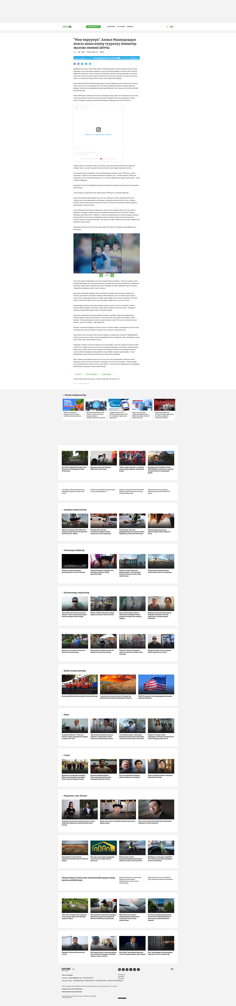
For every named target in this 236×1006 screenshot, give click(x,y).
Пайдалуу (130, 26)
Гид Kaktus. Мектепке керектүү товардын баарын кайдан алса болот (73, 491)
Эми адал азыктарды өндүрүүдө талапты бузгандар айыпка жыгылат (102, 858)
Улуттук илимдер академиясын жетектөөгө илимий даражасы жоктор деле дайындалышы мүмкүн (159, 917)
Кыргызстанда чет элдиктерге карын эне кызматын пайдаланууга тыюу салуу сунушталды (130, 880)
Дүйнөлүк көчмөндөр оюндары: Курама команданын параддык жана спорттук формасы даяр (73, 777)
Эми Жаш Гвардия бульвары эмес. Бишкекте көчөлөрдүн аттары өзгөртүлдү (74, 469)
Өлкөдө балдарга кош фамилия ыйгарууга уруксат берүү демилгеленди (102, 572)
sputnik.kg (111, 86)
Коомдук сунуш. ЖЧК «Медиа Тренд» (72, 989)
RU (172, 969)
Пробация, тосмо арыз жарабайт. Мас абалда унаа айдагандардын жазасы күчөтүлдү (160, 858)
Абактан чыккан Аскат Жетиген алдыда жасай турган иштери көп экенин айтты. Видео (74, 531)
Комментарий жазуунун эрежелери (72, 991)
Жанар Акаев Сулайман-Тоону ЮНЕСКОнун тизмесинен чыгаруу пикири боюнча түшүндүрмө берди (160, 470)
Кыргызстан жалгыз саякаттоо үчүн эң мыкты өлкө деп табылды (160, 878)
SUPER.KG (76, 69)
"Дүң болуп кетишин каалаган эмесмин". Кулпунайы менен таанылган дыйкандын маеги (101, 736)
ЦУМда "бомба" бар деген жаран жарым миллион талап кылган (102, 613)
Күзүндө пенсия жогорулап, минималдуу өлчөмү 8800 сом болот (159, 491)
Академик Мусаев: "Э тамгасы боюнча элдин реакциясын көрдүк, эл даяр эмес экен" (75, 736)
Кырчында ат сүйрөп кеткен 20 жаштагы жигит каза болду (102, 651)
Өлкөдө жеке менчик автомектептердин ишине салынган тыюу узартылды (100, 531)
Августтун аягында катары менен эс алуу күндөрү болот (102, 490)
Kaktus (102, 52)
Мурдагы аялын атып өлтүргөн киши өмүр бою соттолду (159, 651)
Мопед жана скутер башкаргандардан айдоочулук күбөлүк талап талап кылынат (130, 858)
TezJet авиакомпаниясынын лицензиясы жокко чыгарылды (160, 571)
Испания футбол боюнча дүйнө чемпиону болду (80, 696)
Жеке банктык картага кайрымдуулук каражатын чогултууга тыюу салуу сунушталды (129, 917)
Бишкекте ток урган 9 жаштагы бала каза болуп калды (73, 651)
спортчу (78, 374)
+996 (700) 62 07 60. (114, 379)
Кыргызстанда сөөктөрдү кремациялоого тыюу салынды (73, 571)
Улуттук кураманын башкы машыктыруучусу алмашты (129, 776)
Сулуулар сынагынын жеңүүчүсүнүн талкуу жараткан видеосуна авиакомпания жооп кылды (78, 823)
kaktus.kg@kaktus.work (75, 978)
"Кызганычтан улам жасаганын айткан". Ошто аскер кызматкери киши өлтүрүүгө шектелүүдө (74, 614)
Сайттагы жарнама (67, 975)
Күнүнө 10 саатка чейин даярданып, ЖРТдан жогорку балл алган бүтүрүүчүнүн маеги (161, 736)
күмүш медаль (106, 374)
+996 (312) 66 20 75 (88, 978)
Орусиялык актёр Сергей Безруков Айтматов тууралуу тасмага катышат (155, 822)
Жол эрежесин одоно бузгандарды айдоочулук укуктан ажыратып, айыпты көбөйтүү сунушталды (103, 916)
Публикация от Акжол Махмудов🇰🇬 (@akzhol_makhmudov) (98, 158)
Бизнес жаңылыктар (75, 395)
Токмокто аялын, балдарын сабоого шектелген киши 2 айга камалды (131, 652)
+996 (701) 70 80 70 (112, 980)
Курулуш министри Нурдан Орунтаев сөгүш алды (100, 468)
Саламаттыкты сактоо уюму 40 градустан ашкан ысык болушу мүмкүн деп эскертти (116, 697)
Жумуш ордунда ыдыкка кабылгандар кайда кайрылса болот (159, 531)
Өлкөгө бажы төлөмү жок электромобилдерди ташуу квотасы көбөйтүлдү (88, 879)
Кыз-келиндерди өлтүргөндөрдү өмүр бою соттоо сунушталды (160, 953)
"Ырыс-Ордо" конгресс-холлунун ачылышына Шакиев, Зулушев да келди (131, 469)
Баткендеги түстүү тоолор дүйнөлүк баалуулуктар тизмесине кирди (75, 858)
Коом (74, 52)
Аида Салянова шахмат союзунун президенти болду (160, 776)
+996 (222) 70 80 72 (101, 980)
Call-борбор (121, 26)
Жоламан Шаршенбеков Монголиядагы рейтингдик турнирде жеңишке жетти (100, 777)
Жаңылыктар (92, 26)
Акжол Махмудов (91, 374)
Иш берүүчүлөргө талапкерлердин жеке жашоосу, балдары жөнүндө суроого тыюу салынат (103, 954)
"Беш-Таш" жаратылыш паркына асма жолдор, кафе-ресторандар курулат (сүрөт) (74, 916)
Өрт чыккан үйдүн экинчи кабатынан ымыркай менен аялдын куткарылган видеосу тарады (130, 615)
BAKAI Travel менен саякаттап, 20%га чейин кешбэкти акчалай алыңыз (72, 414)
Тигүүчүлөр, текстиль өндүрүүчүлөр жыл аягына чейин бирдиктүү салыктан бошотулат (131, 531)
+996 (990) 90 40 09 (78, 980)
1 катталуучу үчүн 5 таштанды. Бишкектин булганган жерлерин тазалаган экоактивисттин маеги (131, 736)
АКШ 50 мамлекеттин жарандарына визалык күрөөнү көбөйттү (155, 697)
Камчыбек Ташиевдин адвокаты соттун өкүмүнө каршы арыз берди (132, 953)
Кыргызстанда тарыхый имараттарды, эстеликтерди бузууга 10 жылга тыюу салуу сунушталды (130, 573)
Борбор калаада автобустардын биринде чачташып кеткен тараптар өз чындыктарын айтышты (159, 615)
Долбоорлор (111, 26)
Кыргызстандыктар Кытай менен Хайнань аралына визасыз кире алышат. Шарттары (131, 491)
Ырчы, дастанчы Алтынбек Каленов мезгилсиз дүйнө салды (117, 822)
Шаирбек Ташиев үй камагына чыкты (73, 953)
